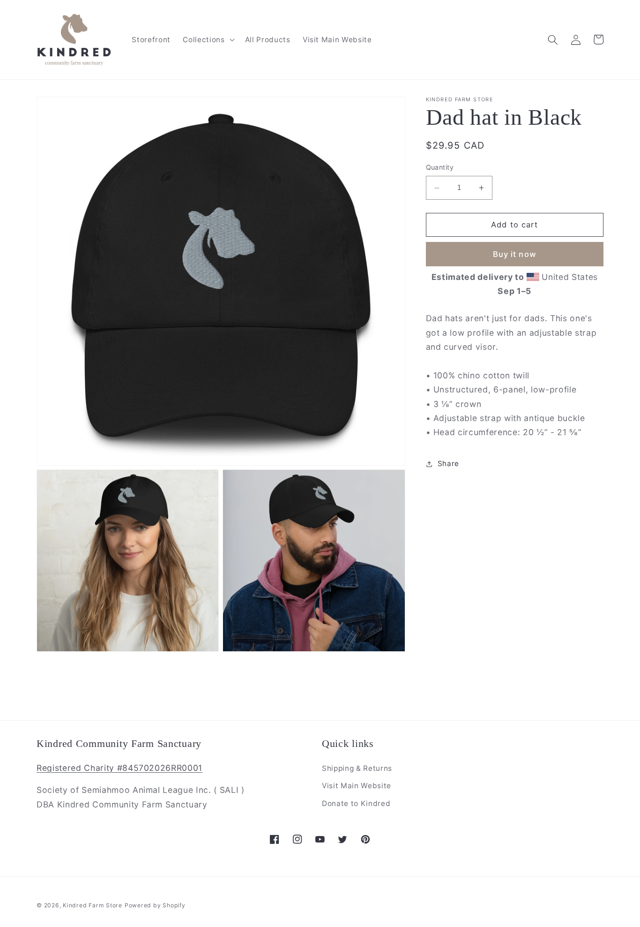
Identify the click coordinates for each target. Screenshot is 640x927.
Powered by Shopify (155, 905)
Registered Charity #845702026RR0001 (119, 768)
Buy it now (514, 254)
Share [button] (448, 463)
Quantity (440, 168)
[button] (207, 40)
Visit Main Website (356, 785)
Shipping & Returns (357, 768)
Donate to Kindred (356, 803)
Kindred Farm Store (92, 905)
